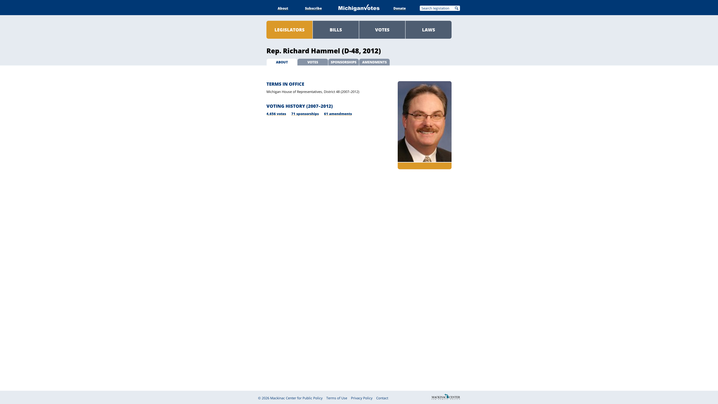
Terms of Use (336, 398)
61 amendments (338, 113)
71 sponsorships (305, 113)
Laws (428, 30)
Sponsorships (343, 62)
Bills (336, 30)
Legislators (289, 30)
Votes (382, 30)
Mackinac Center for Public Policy (296, 398)
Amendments (374, 62)
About (283, 8)
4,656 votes (276, 113)
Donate (399, 8)
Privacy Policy (361, 398)
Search (456, 8)
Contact (382, 398)
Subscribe (313, 8)
